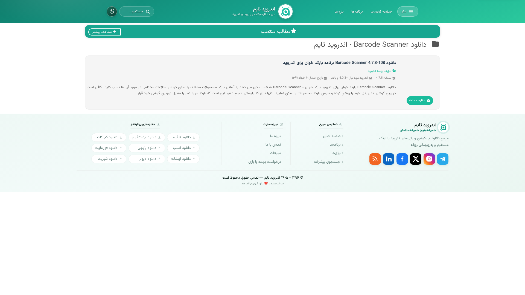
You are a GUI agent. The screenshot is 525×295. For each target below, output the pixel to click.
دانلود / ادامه (417, 100)
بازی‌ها (339, 11)
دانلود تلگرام (182, 137)
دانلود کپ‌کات (107, 137)
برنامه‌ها (357, 11)
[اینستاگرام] (429, 159)
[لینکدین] (388, 159)
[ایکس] (415, 159)
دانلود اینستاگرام (144, 137)
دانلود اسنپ (182, 148)
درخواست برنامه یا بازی (264, 162)
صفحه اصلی (331, 136)
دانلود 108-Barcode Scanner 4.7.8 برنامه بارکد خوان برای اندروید (339, 63)
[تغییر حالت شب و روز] (112, 11)
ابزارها (388, 71)
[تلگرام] (442, 159)
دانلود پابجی (147, 148)
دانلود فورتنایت (106, 148)
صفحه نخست (381, 11)
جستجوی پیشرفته (327, 162)
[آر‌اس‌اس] (375, 159)
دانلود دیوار (147, 158)
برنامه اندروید (375, 71)
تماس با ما (273, 144)
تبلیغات (275, 153)
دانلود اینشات (181, 158)
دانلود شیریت (108, 158)
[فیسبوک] (402, 159)
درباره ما (275, 136)
